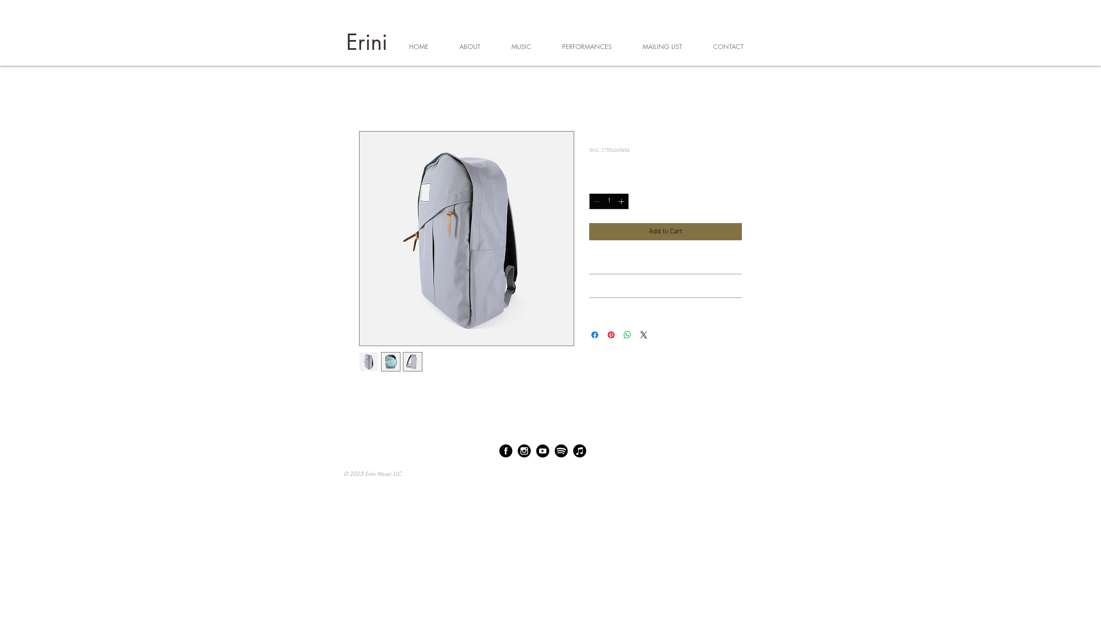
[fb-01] (506, 451)
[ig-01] (524, 451)
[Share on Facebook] (595, 335)
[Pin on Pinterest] (611, 335)
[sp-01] (561, 451)
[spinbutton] (609, 201)
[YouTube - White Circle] (426, 446)
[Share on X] (644, 335)
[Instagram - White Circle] (379, 446)
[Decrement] (595, 201)
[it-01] (580, 451)
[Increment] (622, 201)
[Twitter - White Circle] (402, 446)
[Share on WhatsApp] (627, 335)
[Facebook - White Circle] (356, 446)
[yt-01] (543, 451)
